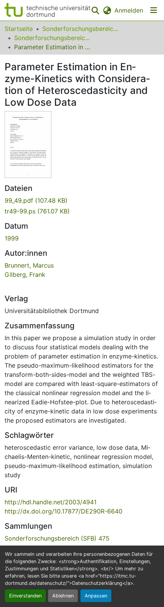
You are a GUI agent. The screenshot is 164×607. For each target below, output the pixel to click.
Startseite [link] (19, 28)
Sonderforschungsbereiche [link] (80, 28)
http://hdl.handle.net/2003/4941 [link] (50, 502)
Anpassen (96, 596)
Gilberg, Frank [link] (25, 274)
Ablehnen (63, 596)
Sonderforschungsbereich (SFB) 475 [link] (52, 38)
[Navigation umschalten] (153, 10)
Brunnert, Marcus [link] (29, 265)
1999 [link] (12, 238)
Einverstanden (25, 596)
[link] (82, 200)
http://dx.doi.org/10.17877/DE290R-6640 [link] (63, 511)
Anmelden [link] (128, 10)
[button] (47, 10)
